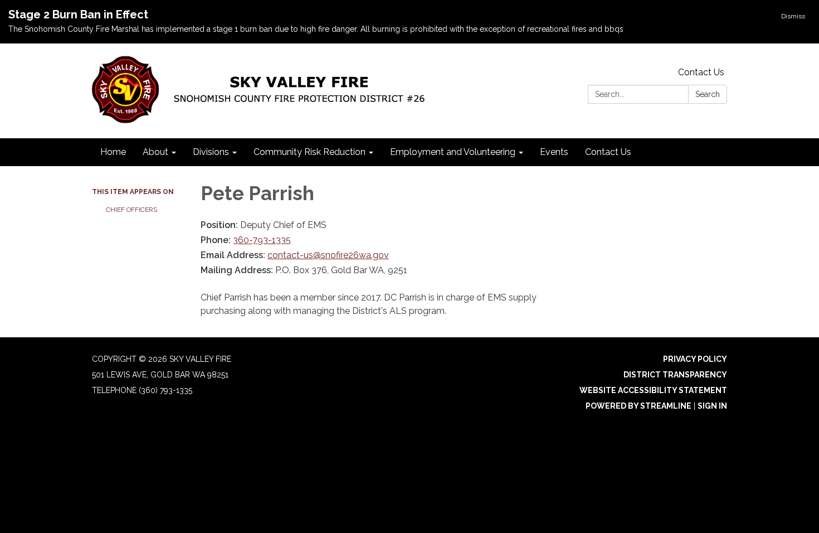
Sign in (712, 405)
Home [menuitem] (113, 152)
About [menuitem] (155, 152)
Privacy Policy (695, 359)
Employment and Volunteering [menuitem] (452, 152)
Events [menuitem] (554, 152)
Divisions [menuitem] (211, 152)
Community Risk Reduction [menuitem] (309, 152)
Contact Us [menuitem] (608, 152)
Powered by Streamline (638, 405)
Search (707, 94)
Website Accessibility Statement (653, 390)
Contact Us (701, 72)
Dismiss (793, 16)
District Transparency (675, 374)
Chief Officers (131, 210)
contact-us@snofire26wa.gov (328, 255)
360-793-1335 (262, 240)
